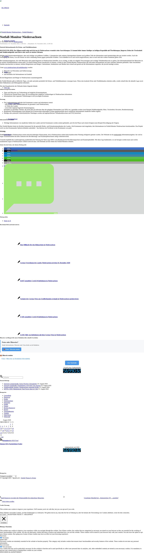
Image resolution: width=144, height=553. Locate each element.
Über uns (7, 87)
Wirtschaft (7, 417)
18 (3, 431)
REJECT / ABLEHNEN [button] (25, 514)
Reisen (6, 409)
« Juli (1, 437)
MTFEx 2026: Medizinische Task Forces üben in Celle (21, 389)
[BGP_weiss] (4, 8)
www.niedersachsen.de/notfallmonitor (15, 67)
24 (1, 433)
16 (13, 428)
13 (7, 428)
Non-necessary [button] (4, 545)
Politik (6, 404)
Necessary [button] (3, 536)
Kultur (6, 399)
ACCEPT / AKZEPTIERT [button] (8, 514)
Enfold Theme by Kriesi (28, 478)
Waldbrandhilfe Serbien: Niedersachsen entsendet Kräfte (21, 387)
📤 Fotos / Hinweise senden (12, 349)
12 (5, 428)
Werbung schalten (9, 41)
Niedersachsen (18, 42)
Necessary (5, 538)
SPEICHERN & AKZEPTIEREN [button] (10, 552)
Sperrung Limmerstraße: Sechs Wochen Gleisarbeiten (20, 384)
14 (9, 428)
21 (9, 431)
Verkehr (6, 413)
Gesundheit (7, 395)
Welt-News (7, 415)
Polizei (6, 406)
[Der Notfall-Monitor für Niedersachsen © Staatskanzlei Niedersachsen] (16, 32)
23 (13, 431)
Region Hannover (9, 408)
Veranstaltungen (9, 411)
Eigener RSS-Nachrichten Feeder (11, 444)
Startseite (7, 25)
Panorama (7, 402)
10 (1, 428)
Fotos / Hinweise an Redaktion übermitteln (16, 359)
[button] (7, 149)
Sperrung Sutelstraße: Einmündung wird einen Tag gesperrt (22, 385)
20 (7, 431)
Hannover (7, 397)
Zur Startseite (72, 363)
